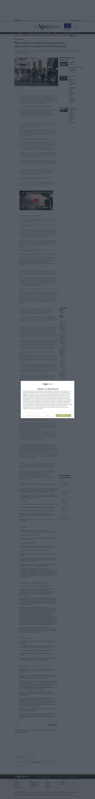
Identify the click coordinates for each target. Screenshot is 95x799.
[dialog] (47, 399)
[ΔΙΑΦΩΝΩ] (72, 383)
